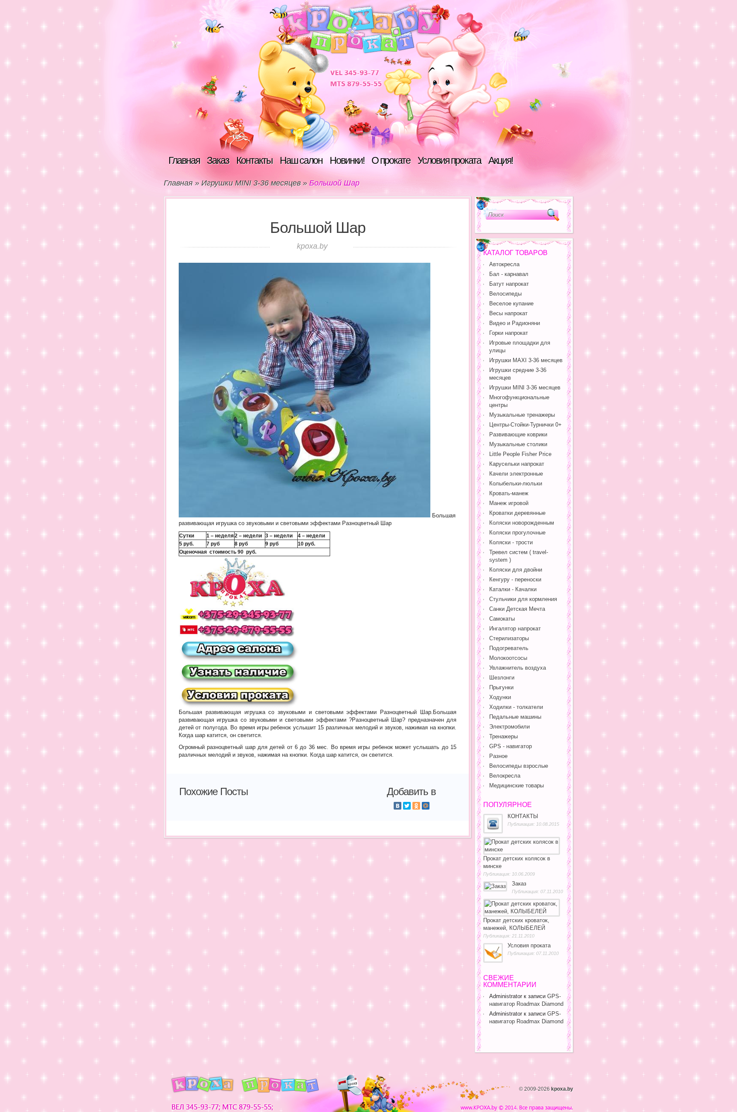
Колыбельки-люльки (515, 483)
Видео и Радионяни (514, 323)
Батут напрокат (509, 284)
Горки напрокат (508, 333)
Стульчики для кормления (523, 599)
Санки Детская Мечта (517, 609)
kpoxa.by (562, 1089)
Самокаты (502, 619)
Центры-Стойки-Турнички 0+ (525, 424)
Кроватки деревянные (517, 513)
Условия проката (449, 160)
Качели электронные (516, 473)
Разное (498, 756)
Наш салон (301, 160)
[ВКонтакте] (397, 806)
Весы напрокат (508, 313)
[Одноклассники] (416, 806)
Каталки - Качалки (513, 589)
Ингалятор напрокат (515, 628)
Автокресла (504, 264)
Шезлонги (501, 677)
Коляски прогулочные (517, 532)
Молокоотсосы (508, 658)
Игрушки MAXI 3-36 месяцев (526, 360)
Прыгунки (501, 687)
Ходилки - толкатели (516, 707)
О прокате (390, 160)
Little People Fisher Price (520, 454)
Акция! (500, 160)
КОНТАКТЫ (523, 816)
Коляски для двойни (515, 569)
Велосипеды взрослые (518, 766)
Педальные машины (515, 717)
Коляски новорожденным (521, 523)
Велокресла (504, 775)
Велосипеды (505, 293)
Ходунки (500, 697)
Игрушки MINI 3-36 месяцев (251, 183)
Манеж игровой (508, 503)
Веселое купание (511, 303)
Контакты (254, 160)
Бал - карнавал (508, 274)
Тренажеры (503, 736)
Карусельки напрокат (516, 464)
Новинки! (347, 160)
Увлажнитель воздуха (517, 668)
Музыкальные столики (518, 444)
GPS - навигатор (510, 746)
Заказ (218, 160)
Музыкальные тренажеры (522, 415)
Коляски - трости (511, 542)
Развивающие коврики (518, 434)
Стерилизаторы (509, 638)
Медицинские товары (516, 785)
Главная (184, 160)
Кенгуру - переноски (515, 579)
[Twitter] (407, 806)
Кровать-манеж (508, 493)
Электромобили (509, 726)
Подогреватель (508, 648)
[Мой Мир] (425, 806)
